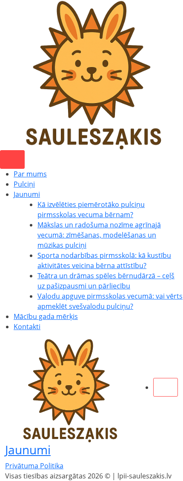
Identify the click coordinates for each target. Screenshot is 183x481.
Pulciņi (24, 184)
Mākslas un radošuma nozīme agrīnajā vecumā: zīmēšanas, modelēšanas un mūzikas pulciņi (99, 235)
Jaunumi (27, 194)
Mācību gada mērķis (46, 316)
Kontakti (27, 326)
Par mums (30, 174)
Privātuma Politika (34, 465)
